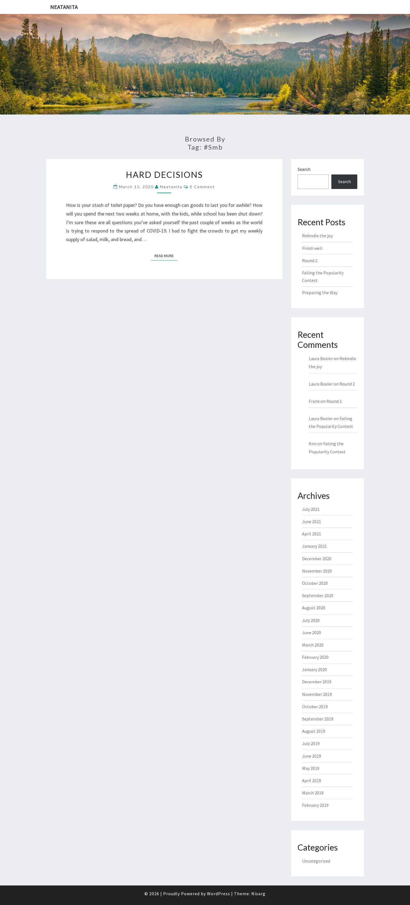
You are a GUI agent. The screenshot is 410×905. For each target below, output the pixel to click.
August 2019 (313, 731)
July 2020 (311, 620)
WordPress (218, 893)
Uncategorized (316, 861)
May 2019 (310, 768)
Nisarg (258, 893)
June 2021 (311, 521)
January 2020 (314, 669)
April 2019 (311, 780)
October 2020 (315, 583)
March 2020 (313, 645)
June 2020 (311, 632)
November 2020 (317, 571)
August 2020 (313, 607)
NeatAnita (64, 6)
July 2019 (311, 743)
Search (304, 169)
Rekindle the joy (317, 235)
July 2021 (311, 509)
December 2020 (316, 558)
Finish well (312, 248)
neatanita (171, 186)
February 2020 (315, 657)
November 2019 (317, 694)
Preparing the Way (319, 292)
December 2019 (316, 681)
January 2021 (314, 546)
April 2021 (311, 534)
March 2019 (313, 793)
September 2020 (317, 595)
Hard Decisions (164, 174)
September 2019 (317, 719)
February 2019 (315, 805)
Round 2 (309, 260)
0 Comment (202, 186)
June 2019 (311, 756)
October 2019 (315, 706)
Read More (166, 255)
